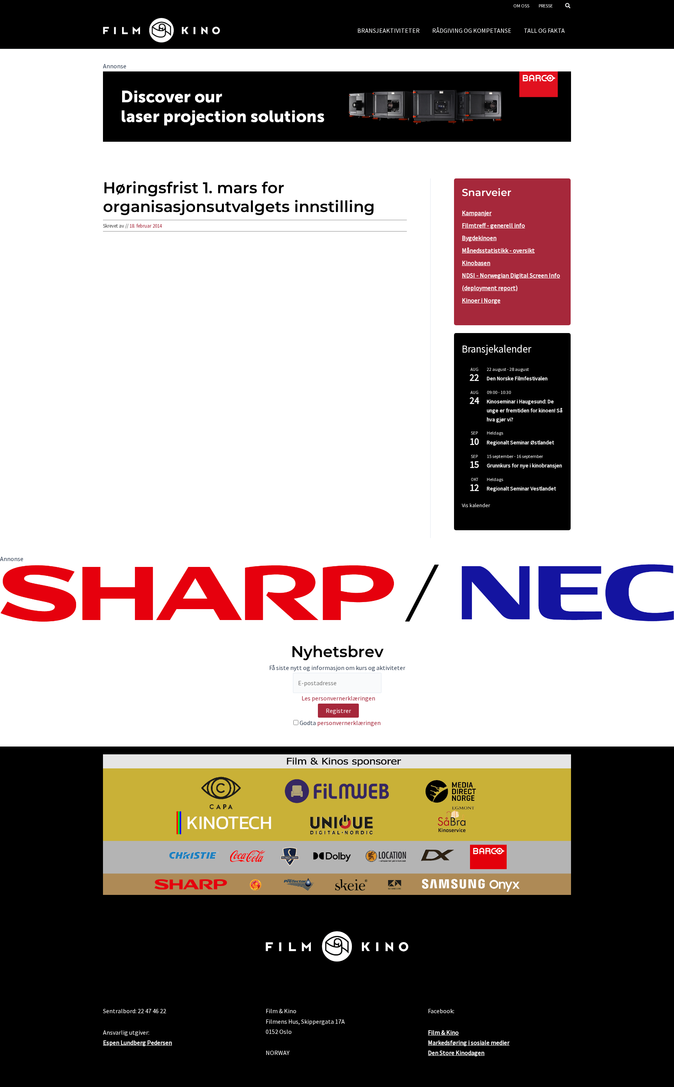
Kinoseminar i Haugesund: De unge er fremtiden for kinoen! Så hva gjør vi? (524, 410)
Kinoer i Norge (481, 300)
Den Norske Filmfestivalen (517, 378)
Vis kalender (476, 505)
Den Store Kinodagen (456, 1053)
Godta (339, 723)
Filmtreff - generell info (493, 225)
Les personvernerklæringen (338, 698)
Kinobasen (476, 263)
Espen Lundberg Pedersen (137, 1042)
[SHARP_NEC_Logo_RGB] (337, 592)
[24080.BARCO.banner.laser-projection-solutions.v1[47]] (337, 106)
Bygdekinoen (479, 238)
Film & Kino (443, 1032)
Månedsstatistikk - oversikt (498, 250)
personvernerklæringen (349, 723)
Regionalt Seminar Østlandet (520, 442)
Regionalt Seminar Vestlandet (521, 488)
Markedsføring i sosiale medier (468, 1042)
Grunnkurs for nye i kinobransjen (524, 465)
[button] (568, 6)
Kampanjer (476, 213)
